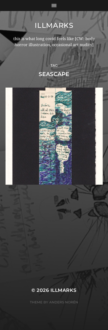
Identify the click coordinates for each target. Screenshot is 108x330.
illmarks (54, 25)
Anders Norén (63, 302)
